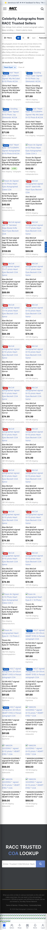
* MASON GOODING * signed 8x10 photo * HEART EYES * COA (35, 722)
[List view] (23, 38)
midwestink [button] (29, 734)
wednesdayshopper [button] (32, 102)
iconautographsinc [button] (32, 618)
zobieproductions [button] (31, 174)
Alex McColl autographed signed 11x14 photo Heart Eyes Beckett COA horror (11, 325)
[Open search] (42, 9)
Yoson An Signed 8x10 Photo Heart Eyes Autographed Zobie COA (10, 197)
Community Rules (35, 905)
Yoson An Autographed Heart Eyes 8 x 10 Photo (34, 606)
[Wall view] (28, 38)
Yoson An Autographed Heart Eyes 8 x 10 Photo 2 (10, 642)
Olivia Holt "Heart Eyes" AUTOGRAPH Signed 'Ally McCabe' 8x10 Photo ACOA (11, 89)
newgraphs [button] (17, 100)
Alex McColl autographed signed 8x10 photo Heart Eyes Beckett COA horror (34, 325)
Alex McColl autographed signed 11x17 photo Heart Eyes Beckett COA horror (34, 242)
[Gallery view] (18, 38)
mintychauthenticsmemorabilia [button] (13, 257)
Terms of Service (11, 905)
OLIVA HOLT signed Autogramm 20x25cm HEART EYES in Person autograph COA (34, 648)
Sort (34, 38)
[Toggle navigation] (5, 9)
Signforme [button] (29, 662)
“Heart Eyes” (10, 67)
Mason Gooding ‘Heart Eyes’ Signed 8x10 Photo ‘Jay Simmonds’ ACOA (33, 89)
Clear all (21, 67)
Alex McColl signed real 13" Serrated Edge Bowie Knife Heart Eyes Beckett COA (10, 242)
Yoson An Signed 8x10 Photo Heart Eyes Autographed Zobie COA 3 (33, 161)
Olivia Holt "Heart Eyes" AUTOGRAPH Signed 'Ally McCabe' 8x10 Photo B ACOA (34, 125)
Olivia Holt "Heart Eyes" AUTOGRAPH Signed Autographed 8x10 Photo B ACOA (11, 161)
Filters (9, 38)
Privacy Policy (23, 905)
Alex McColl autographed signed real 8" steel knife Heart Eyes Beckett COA (34, 201)
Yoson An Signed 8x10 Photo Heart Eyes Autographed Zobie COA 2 (10, 610)
